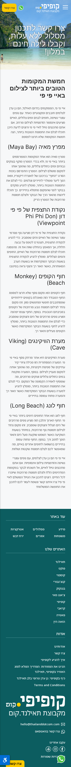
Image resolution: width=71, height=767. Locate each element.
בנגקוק (60, 588)
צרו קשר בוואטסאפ (47, 731)
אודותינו (59, 646)
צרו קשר (9, 8)
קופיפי (61, 602)
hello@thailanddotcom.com (40, 724)
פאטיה (60, 615)
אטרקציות (17, 529)
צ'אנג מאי (58, 595)
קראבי (61, 608)
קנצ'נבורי (59, 582)
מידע (62, 529)
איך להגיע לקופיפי (53, 660)
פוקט (62, 568)
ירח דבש (18, 536)
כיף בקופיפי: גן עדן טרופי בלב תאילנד (41, 678)
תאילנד (60, 562)
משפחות (59, 536)
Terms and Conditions (49, 685)
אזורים (40, 536)
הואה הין (59, 622)
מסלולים (38, 529)
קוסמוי (60, 575)
